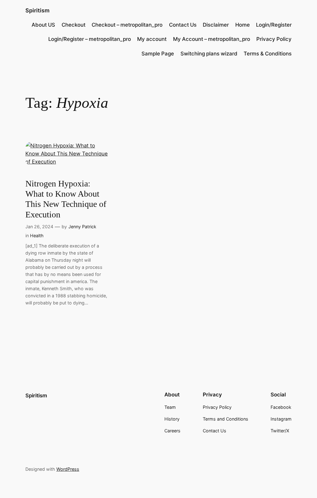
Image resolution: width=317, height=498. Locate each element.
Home (242, 25)
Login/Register (274, 25)
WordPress (67, 469)
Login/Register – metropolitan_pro (89, 39)
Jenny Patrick (82, 226)
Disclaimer (216, 25)
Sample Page (157, 53)
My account (152, 39)
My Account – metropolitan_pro (211, 39)
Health (37, 235)
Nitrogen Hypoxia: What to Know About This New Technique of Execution (65, 199)
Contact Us (183, 25)
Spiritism (37, 10)
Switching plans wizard (208, 53)
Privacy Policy (274, 39)
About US (43, 25)
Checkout (73, 25)
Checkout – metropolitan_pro (127, 25)
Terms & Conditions (268, 53)
